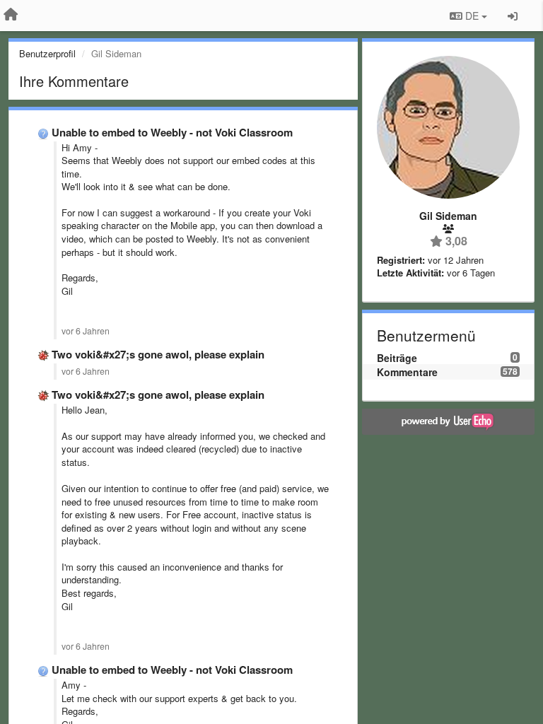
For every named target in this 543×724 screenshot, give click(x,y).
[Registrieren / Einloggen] (512, 16)
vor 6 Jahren (86, 331)
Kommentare (407, 372)
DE (471, 15)
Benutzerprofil (47, 53)
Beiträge (397, 358)
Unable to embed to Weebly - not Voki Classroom (172, 132)
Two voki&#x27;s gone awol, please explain (158, 354)
